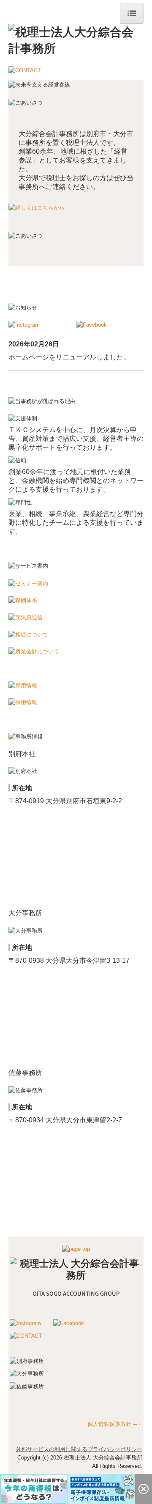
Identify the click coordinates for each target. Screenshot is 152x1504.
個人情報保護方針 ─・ (114, 1424)
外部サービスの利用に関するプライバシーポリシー (79, 1449)
